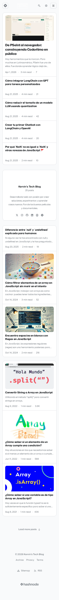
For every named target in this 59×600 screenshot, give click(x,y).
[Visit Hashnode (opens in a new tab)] (29, 584)
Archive (20, 560)
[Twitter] (17, 215)
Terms (40, 560)
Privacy (30, 560)
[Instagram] (22, 215)
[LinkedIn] (32, 215)
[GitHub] (27, 215)
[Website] (37, 215)
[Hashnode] (42, 215)
